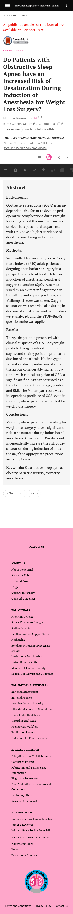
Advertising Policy (22, 844)
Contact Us (61, 906)
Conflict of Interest (22, 762)
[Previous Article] (59, 158)
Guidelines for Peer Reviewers (29, 738)
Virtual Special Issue (23, 720)
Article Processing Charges (27, 622)
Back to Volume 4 (17, 15)
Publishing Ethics (21, 795)
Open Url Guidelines (23, 598)
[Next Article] (67, 158)
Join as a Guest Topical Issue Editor (32, 830)
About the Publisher (23, 575)
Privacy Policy (42, 906)
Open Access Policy (23, 592)
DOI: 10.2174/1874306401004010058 (25, 148)
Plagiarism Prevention (24, 778)
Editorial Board (20, 581)
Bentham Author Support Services (31, 634)
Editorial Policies (21, 697)
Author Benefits (20, 628)
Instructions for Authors (25, 662)
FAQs (14, 587)
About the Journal (22, 569)
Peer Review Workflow (24, 726)
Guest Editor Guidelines (25, 715)
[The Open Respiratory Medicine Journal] (36, 881)
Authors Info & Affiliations (44, 129)
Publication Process (23, 732)
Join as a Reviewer (22, 824)
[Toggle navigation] (7, 5)
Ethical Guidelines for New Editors (31, 709)
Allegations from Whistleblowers (31, 756)
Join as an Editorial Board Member (31, 819)
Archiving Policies (22, 616)
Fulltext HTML (15, 493)
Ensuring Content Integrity (27, 703)
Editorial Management (24, 691)
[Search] (65, 5)
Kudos (15, 849)
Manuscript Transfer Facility (28, 668)
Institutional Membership (26, 656)
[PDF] (49, 157)
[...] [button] (39, 124)
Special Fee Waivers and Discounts (32, 673)
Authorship (18, 639)
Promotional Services (24, 855)
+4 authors (13, 129)
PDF (35, 493)
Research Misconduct (24, 801)
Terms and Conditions (18, 906)
